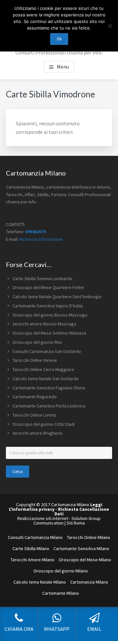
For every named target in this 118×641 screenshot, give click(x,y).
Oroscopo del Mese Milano (85, 560)
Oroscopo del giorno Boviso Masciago (50, 315)
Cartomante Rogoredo (34, 397)
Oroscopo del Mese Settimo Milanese (49, 333)
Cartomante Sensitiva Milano (81, 548)
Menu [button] (63, 66)
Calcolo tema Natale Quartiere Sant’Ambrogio (57, 297)
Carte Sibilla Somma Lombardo (42, 278)
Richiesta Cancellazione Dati (81, 511)
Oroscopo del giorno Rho (37, 342)
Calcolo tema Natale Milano (39, 582)
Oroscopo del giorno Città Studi (43, 424)
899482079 (35, 232)
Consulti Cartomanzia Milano (35, 537)
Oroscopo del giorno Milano (60, 571)
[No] (110, 26)
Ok (59, 39)
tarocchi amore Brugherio (37, 433)
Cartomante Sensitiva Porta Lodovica (48, 406)
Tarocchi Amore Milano (32, 560)
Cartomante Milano (60, 593)
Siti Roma (76, 523)
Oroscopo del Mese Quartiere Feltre (48, 287)
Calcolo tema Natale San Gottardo (45, 379)
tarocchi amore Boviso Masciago (44, 324)
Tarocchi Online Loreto (34, 415)
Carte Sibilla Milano (30, 548)
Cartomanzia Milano (89, 582)
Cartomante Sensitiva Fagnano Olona (48, 388)
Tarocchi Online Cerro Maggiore (43, 369)
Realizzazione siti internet (42, 518)
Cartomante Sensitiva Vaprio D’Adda (47, 306)
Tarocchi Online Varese (34, 360)
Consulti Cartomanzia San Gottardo (46, 351)
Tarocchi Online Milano (88, 537)
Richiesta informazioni (41, 239)
